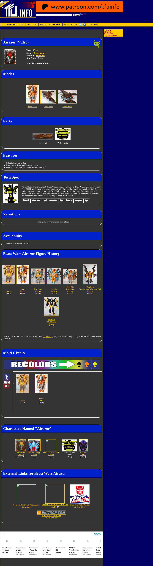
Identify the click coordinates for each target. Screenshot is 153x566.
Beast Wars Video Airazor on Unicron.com (51, 517)
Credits (74, 24)
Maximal (40, 55)
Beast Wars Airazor (20, 453)
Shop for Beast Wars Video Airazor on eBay (55, 506)
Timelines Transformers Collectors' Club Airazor (90, 289)
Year (36, 24)
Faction (29, 24)
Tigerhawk (47, 337)
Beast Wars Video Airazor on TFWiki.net (80, 506)
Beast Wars (39, 53)
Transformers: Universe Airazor (51, 453)
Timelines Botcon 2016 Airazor (51, 322)
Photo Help (92, 24)
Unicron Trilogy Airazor (34, 453)
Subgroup (43, 24)
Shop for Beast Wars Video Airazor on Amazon (26, 506)
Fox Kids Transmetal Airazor (70, 289)
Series (22, 24)
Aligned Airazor (83, 453)
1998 (35, 50)
